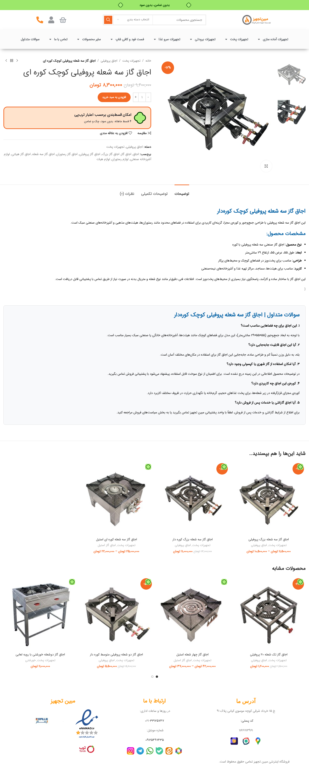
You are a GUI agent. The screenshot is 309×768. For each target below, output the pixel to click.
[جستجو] (108, 20)
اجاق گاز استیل (107, 545)
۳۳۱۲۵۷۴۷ (157, 720)
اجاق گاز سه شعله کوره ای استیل (116, 539)
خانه (148, 60)
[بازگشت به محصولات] (11, 60)
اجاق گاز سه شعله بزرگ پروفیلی (268, 539)
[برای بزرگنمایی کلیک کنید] (266, 166)
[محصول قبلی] (17, 60)
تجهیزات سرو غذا (169, 39)
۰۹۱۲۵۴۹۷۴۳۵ (154, 739)
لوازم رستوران (120, 159)
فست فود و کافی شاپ (130, 39)
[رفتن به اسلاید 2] (152, 677)
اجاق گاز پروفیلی (89, 154)
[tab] (182, 191)
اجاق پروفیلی (109, 60)
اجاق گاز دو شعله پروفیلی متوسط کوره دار (116, 654)
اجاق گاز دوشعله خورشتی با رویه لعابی (40, 654)
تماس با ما (60, 39)
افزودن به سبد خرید (114, 97)
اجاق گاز (126, 154)
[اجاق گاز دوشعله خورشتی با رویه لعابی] (40, 613)
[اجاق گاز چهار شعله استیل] (193, 613)
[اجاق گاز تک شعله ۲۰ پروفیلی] (269, 613)
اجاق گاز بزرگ (110, 154)
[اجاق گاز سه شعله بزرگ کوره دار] (193, 498)
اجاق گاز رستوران (67, 154)
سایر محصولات (91, 39)
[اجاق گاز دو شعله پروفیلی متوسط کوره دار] (116, 613)
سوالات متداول (30, 39)
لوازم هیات (103, 159)
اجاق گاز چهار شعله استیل (192, 654)
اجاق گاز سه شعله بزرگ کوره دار (192, 539)
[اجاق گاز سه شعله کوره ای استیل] (116, 498)
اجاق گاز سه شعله (43, 154)
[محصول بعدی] (6, 60)
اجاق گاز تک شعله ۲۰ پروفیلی (269, 654)
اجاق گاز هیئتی (21, 154)
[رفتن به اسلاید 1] (157, 677)
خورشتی (30, 660)
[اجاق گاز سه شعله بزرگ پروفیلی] (269, 498)
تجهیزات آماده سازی (275, 39)
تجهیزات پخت (239, 39)
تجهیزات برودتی (205, 39)
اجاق (136, 154)
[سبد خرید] (63, 20)
